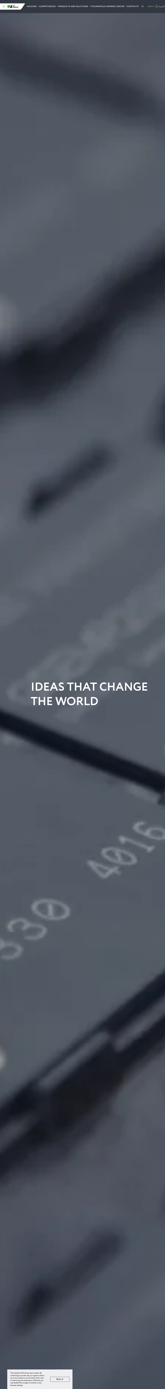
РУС (149, 6)
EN (153, 6)
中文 (157, 6)
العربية (162, 6)
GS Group (12, 6)
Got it (59, 1379)
